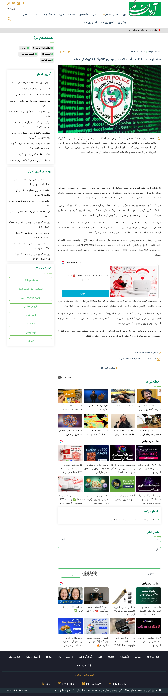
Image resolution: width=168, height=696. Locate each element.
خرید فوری (85, 293)
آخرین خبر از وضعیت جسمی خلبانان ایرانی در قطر (150, 432)
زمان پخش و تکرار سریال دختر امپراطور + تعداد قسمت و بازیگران (31, 182)
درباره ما (77, 675)
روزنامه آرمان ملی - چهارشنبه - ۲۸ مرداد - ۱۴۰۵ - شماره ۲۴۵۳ (31, 246)
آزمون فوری (31, 315)
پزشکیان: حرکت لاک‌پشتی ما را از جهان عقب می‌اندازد (135, 30)
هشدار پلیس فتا (108, 368)
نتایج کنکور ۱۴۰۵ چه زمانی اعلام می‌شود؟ (31, 82)
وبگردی (122, 22)
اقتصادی (83, 15)
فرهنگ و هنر (48, 15)
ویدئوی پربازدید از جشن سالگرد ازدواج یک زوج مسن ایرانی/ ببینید (31, 135)
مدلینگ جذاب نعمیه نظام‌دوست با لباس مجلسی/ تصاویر (124, 432)
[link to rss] (8, 3)
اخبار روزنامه (90, 22)
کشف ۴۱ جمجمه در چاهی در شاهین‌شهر (31, 95)
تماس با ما (89, 675)
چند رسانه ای (153, 657)
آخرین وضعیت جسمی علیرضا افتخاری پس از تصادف (149, 407)
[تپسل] (63, 262)
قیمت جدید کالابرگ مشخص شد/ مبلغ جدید (72, 407)
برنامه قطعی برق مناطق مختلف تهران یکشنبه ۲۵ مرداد (33, 193)
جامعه (71, 15)
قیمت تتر (31, 323)
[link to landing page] (145, 8)
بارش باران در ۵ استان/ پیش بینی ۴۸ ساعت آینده (29, 114)
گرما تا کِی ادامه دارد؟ (124, 406)
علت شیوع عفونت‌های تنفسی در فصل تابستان (70, 432)
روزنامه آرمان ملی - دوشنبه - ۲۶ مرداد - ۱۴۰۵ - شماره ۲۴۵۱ (29, 225)
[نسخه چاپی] (59, 52)
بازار (25, 15)
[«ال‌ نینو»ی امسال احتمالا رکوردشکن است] (96, 421)
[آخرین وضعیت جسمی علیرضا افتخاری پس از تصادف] (149, 396)
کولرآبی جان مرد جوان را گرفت (36, 89)
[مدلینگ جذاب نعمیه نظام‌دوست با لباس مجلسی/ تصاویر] (123, 421)
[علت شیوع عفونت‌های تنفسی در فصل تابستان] (70, 421)
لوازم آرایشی (31, 332)
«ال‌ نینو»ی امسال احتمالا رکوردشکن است (96, 432)
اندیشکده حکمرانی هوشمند (31, 289)
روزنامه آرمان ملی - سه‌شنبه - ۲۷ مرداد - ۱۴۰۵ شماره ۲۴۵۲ (32, 235)
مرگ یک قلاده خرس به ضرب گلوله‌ (34, 154)
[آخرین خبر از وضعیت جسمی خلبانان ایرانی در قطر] (149, 421)
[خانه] (124, 15)
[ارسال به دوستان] (64, 52)
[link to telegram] (23, 3)
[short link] (68, 51)
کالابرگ (31, 341)
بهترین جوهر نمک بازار (31, 297)
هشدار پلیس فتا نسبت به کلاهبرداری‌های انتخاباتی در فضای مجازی (131, 519)
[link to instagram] (18, 3)
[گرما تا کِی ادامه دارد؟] (123, 396)
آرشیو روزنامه (107, 22)
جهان (61, 15)
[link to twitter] (13, 3)
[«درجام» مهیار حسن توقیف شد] (96, 396)
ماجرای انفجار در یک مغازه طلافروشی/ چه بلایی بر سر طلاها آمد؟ (30, 146)
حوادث (150, 52)
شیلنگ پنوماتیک (31, 280)
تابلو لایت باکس (31, 306)
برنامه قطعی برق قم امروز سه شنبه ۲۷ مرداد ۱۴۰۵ (29, 203)
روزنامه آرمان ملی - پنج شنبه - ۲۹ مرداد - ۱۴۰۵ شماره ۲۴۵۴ (31, 257)
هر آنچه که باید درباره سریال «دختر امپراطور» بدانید (29, 214)
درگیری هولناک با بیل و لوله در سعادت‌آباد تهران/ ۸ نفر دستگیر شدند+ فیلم (31, 125)
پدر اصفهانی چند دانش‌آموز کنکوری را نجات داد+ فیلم (30, 103)
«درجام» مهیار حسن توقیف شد (98, 407)
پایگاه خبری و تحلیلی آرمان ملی (114, 690)
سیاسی (95, 15)
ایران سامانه (12, 690)
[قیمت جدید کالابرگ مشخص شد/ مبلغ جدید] (70, 396)
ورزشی (34, 15)
